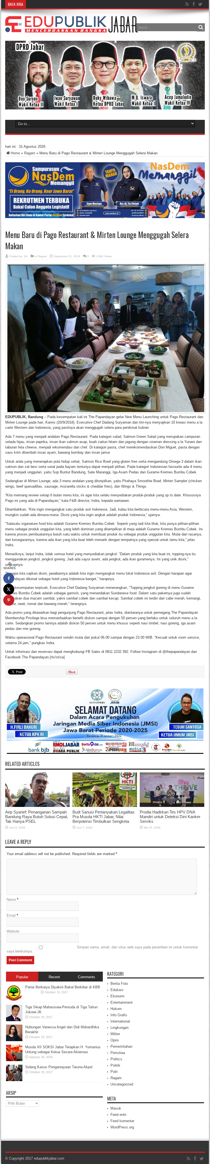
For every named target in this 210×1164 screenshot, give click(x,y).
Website (13, 931)
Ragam (29, 153)
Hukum (116, 1009)
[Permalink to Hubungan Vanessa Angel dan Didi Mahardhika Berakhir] (14, 1040)
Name (11, 899)
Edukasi (116, 990)
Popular (22, 977)
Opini (114, 1040)
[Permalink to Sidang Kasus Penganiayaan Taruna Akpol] (14, 1080)
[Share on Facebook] (8, 578)
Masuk (115, 1108)
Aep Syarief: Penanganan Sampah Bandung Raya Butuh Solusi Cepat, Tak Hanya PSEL (36, 817)
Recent (54, 977)
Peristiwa (117, 1053)
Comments (86, 977)
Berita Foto (119, 983)
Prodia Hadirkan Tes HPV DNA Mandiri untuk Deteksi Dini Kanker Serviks (170, 817)
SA (26, 256)
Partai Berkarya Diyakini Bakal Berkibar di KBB (62, 987)
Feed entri (118, 1115)
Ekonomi (117, 996)
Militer (115, 1034)
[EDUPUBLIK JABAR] (71, 28)
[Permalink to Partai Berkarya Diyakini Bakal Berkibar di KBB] (14, 1000)
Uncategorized (121, 1084)
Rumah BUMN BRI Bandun (49, 4)
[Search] (201, 27)
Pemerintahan (121, 1046)
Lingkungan (119, 1028)
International (120, 1021)
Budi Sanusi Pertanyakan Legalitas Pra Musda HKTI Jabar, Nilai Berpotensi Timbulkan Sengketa (103, 817)
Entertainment (121, 1002)
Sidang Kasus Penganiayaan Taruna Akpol (58, 1067)
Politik (115, 1065)
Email (11, 915)
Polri (114, 1072)
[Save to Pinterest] (8, 600)
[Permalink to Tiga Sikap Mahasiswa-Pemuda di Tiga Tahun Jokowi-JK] (14, 1020)
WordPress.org (122, 1127)
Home (15, 153)
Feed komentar (122, 1121)
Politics (116, 1059)
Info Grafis (118, 1015)
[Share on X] (8, 589)
